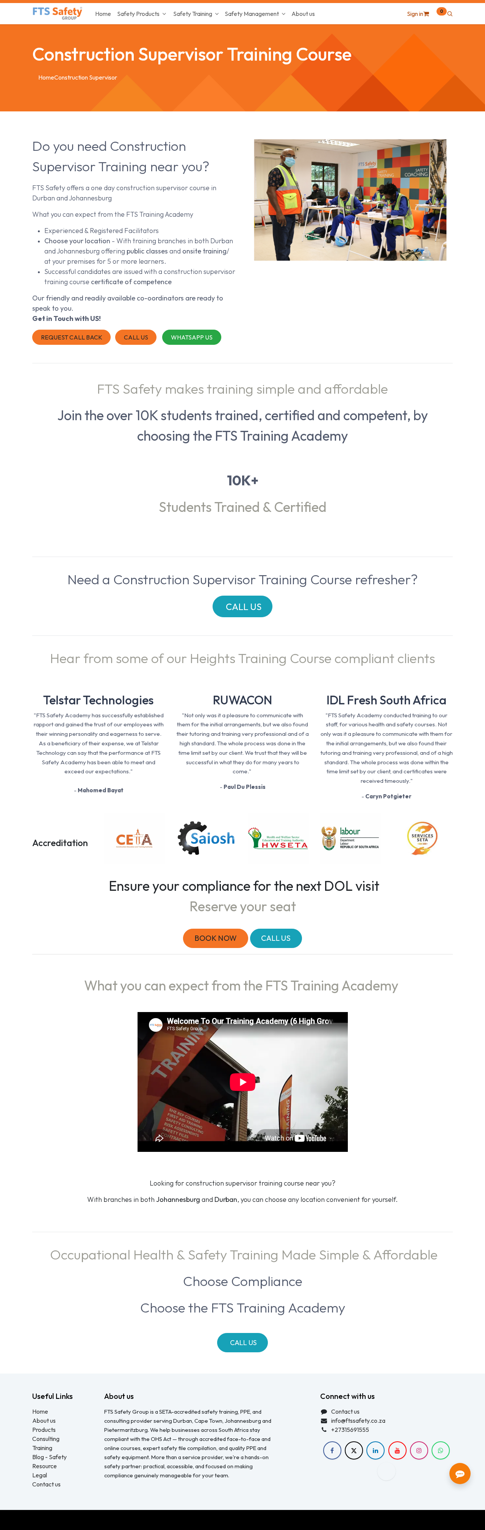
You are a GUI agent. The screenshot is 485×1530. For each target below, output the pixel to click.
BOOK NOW (215, 938)
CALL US (136, 337)
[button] (450, 13)
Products (44, 1429)
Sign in (415, 13)
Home (46, 77)
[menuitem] (103, 13)
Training (42, 1448)
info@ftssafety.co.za (358, 1420)
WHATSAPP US (192, 337)
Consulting (45, 1438)
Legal (39, 1475)
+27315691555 (350, 1429)
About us (44, 1420)
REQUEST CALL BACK (71, 337)
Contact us (46, 1484)
